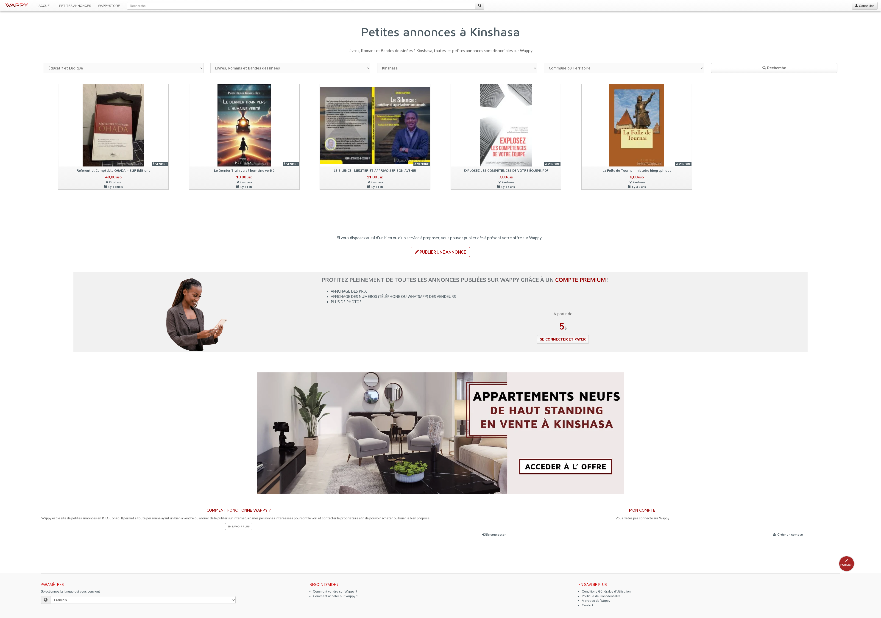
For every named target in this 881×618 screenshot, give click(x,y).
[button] (440, 252)
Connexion (866, 6)
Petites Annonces (75, 6)
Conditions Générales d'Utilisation (606, 591)
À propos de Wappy (596, 600)
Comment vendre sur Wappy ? (335, 591)
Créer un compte (790, 534)
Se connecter (495, 534)
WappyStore (109, 6)
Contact (587, 605)
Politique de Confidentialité (601, 596)
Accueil (45, 6)
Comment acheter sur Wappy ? (335, 596)
